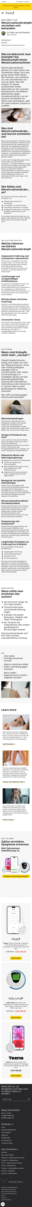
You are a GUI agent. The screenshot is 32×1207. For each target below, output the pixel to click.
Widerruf (3, 1195)
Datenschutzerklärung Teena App (9, 1193)
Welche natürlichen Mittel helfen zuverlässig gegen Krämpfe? (16, 666)
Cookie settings (7, 1143)
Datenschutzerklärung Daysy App (9, 1191)
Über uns (4, 1135)
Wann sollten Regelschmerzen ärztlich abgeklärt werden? (15, 675)
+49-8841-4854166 (7, 1115)
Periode (4, 43)
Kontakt (4, 1152)
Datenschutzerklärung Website (8, 1189)
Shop (3, 1127)
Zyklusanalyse (6, 1140)
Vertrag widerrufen (8, 1130)
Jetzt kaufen (16, 958)
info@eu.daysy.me (7, 1118)
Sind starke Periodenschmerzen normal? (13, 658)
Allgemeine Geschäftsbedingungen (9, 1187)
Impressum (4, 1197)
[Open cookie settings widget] (3, 1204)
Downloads (5, 1138)
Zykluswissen (6, 40)
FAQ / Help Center (7, 1155)
